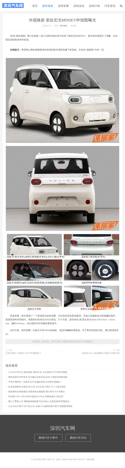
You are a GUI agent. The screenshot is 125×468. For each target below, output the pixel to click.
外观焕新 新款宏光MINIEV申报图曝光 (62, 20)
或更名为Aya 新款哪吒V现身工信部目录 (101, 353)
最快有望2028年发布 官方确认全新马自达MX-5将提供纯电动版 (37, 377)
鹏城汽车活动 (78, 437)
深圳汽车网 (13, 5)
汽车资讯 (109, 5)
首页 (35, 5)
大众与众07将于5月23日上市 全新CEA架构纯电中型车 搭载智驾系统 (40, 406)
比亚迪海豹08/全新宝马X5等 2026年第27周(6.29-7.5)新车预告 (37, 387)
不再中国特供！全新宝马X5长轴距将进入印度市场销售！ (35, 382)
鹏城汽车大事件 (48, 437)
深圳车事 (63, 5)
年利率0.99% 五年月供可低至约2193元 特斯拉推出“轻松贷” (36, 396)
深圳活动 (78, 5)
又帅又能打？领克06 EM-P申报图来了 (23, 353)
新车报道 (47, 5)
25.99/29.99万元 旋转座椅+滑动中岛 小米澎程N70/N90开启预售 (37, 372)
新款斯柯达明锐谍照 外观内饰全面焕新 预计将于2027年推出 (36, 392)
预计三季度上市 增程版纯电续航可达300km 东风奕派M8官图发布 (39, 401)
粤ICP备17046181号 (77, 459)
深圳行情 (94, 5)
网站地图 (90, 459)
